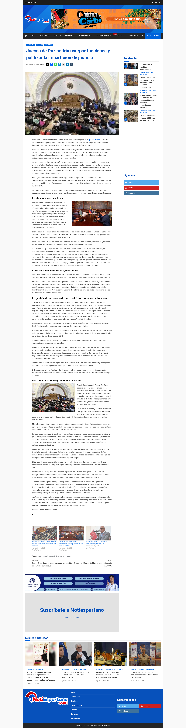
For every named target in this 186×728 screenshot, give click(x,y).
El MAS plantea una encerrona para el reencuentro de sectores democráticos (131, 86)
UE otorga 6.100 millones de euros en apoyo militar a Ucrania (131, 149)
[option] (141, 69)
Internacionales (86, 36)
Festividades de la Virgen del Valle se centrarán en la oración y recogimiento (131, 68)
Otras (119, 36)
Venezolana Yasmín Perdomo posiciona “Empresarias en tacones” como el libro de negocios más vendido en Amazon (41, 654)
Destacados (100, 669)
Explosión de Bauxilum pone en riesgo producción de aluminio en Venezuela (52, 563)
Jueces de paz (42, 556)
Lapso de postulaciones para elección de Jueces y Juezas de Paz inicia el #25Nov (71, 544)
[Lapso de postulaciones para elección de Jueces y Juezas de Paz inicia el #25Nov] (71, 533)
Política (57, 36)
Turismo (74, 714)
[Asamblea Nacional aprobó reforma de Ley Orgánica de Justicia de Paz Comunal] (44, 533)
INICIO (34, 36)
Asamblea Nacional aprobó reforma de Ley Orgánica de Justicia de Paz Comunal (44, 544)
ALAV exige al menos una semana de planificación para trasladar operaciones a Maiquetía (131, 105)
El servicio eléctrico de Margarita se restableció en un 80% (93, 563)
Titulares (39, 44)
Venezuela (69, 556)
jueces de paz (94, 140)
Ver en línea (154, 36)
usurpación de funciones (56, 556)
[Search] (142, 36)
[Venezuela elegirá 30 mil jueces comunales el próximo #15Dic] (98, 533)
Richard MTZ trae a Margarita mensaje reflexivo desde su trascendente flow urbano (110, 654)
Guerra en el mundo (105, 36)
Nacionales (45, 36)
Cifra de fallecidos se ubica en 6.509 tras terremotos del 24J (131, 122)
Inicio (73, 692)
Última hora (49, 44)
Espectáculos (110, 669)
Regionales (69, 36)
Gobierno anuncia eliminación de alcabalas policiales (131, 135)
